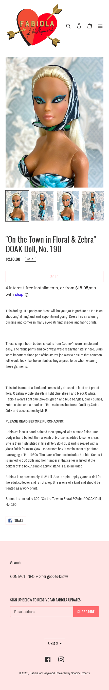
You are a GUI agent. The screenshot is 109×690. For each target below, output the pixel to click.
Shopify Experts (80, 673)
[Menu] (100, 25)
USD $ (53, 643)
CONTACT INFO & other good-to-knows (39, 576)
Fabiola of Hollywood (42, 673)
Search (15, 563)
